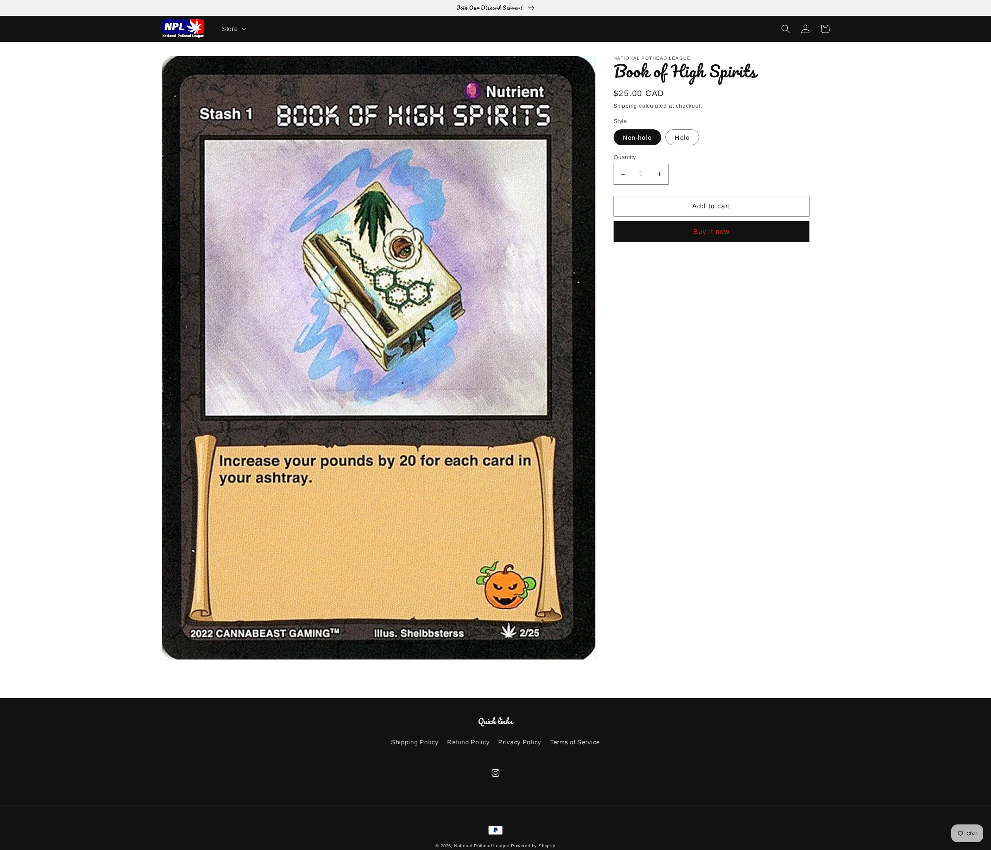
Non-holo (637, 137)
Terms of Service (575, 741)
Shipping (625, 106)
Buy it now (711, 231)
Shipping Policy (414, 741)
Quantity (625, 157)
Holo (682, 137)
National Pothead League (481, 845)
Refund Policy (468, 741)
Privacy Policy (519, 741)
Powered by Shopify (533, 845)
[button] (233, 28)
